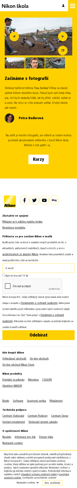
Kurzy (38, 159)
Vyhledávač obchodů (14, 358)
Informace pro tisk (25, 437)
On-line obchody (39, 358)
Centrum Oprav (59, 416)
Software (18, 401)
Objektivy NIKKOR (12, 386)
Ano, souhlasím (52, 482)
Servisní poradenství (13, 422)
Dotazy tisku (46, 437)
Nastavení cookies (12, 443)
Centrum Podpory (38, 416)
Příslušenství (56, 401)
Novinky (6, 437)
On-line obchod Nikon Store (18, 364)
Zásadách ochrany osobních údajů (39, 474)
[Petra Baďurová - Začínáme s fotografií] (38, 36)
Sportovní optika (36, 401)
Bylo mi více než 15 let (16, 275)
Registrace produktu (13, 227)
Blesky (5, 401)
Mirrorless (33, 379)
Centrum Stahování (13, 416)
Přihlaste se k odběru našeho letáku (22, 221)
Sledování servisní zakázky (43, 422)
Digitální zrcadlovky (13, 379)
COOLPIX (47, 379)
